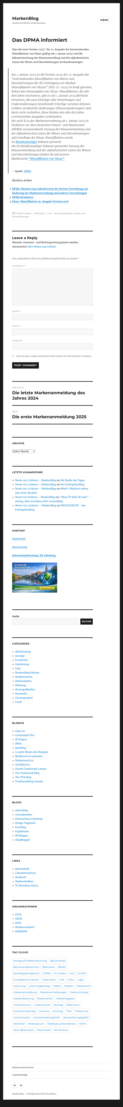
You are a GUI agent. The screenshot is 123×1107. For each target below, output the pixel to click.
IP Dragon (21, 739)
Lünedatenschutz (25, 872)
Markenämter (23, 680)
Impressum (19, 538)
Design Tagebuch (25, 822)
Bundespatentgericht (26, 973)
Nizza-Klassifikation (64, 213)
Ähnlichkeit (61, 1030)
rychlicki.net (22, 764)
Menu (104, 20)
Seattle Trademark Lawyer (30, 768)
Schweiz (44, 1011)
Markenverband (24, 927)
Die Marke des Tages (72, 480)
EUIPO (82, 973)
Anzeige (20, 655)
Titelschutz (81, 1011)
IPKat (18, 743)
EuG (72, 973)
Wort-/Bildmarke (23, 1030)
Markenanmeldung (25, 992)
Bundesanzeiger (26, 142)
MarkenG (20, 877)
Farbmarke (49, 979)
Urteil (18, 701)
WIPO (82, 1023)
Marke (57, 986)
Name (16, 311)
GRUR (18, 918)
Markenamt (84, 986)
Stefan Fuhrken (24, 213)
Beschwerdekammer (26, 967)
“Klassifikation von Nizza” (47, 158)
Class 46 (20, 730)
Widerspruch (36, 1023)
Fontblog (20, 827)
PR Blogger (21, 835)
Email (16, 326)
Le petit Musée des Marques (31, 751)
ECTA (18, 914)
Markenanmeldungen (53, 992)
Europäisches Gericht (26, 979)
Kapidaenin (22, 831)
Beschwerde (57, 960)
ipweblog (20, 747)
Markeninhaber (79, 992)
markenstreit (42, 1004)
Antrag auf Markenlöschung (30, 960)
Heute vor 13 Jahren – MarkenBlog (35, 505)
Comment (19, 266)
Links (71, 979)
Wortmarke (44, 1030)
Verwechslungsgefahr (76, 1017)
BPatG (62, 967)
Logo (80, 979)
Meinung (20, 685)
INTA (18, 922)
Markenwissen (24, 676)
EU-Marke (60, 973)
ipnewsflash (22, 868)
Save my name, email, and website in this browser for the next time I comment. (54, 356)
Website (17, 340)
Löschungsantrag (39, 986)
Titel (69, 1011)
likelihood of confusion (29, 756)
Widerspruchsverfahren (61, 1023)
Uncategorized (24, 697)
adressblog (21, 810)
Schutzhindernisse (24, 1011)
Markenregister (65, 998)
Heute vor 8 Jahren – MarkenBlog (35, 497)
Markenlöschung (23, 998)
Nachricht (21, 693)
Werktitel (19, 1023)
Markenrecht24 (24, 760)
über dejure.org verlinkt (42, 246)
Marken (68, 986)
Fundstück (21, 659)
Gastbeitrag (22, 664)
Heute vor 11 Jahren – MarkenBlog (35, 480)
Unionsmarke (21, 1017)
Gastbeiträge (20, 1074)
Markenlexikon (24, 881)
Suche (15, 616)
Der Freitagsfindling (72, 484)
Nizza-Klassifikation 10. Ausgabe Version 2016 (40, 201)
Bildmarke (48, 967)
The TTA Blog (23, 777)
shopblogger (22, 839)
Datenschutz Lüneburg (28, 818)
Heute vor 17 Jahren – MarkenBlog (35, 488)
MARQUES (21, 931)
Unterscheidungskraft (46, 1017)
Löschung (19, 986)
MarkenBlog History (27, 672)
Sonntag (58, 1011)
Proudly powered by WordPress (41, 1094)
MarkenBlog (25, 18)
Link (49, 213)
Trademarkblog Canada (29, 781)
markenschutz (22, 1004)
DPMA (27, 171)
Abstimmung (23, 651)
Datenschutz (19, 546)
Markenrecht (45, 998)
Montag (58, 1004)
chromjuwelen (23, 814)
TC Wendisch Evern (26, 885)
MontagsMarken (25, 689)
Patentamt (73, 1004)
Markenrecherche (23, 1067)
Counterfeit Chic (24, 735)
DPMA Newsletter (22, 197)
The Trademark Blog (27, 772)
